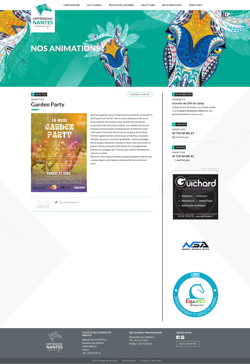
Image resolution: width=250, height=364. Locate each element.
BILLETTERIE (148, 5)
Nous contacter (187, 344)
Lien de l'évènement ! (69, 202)
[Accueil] (43, 16)
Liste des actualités (139, 94)
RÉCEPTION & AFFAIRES (121, 5)
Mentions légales (129, 361)
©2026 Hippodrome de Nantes (105, 361)
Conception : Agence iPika (150, 361)
